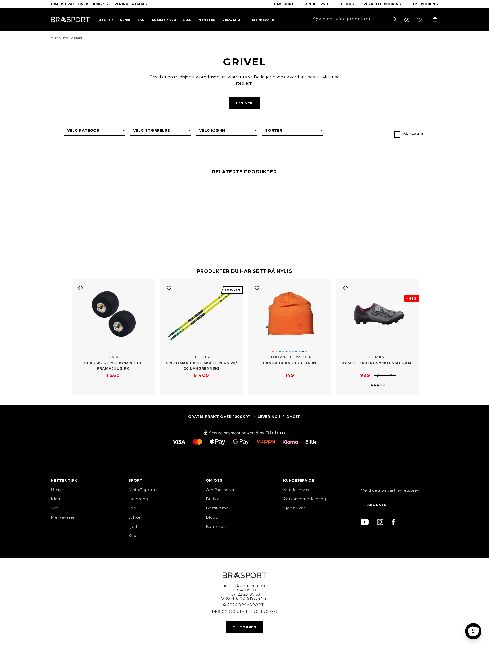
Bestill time (218, 508)
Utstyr (57, 489)
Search (395, 20)
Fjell (132, 526)
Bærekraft (216, 526)
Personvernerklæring (304, 498)
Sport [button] (135, 481)
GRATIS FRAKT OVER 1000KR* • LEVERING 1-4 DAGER (244, 416)
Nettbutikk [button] (64, 481)
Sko (54, 508)
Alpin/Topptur (142, 489)
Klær (56, 498)
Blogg (212, 517)
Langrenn (138, 498)
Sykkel (134, 517)
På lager (413, 134)
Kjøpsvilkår (294, 508)
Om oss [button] (214, 481)
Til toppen (244, 627)
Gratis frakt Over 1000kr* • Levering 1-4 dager (99, 4)
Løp (132, 508)
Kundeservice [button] (298, 481)
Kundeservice (297, 489)
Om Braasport (220, 489)
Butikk (212, 498)
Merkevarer (63, 517)
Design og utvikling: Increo (244, 611)
